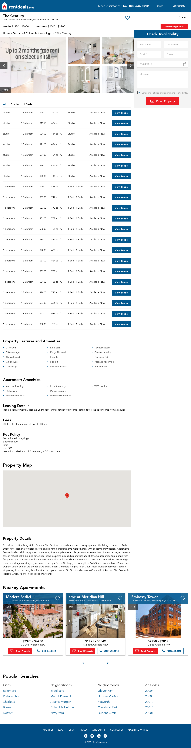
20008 (149, 696)
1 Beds (27, 104)
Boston (8, 707)
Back (185, 17)
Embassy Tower (144, 597)
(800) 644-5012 (48, 651)
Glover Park (105, 691)
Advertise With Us (138, 729)
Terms (71, 729)
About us (48, 729)
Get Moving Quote (174, 26)
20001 (149, 713)
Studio (15, 104)
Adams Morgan (60, 702)
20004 (149, 691)
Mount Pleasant (60, 696)
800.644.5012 (136, 5)
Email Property (165, 101)
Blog (60, 729)
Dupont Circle (107, 713)
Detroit (8, 713)
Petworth (104, 702)
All (4, 104)
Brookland (57, 691)
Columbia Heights (62, 707)
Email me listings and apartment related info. (165, 92)
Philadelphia (11, 696)
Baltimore (9, 691)
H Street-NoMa (108, 696)
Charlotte (9, 702)
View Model (121, 113)
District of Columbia (25, 33)
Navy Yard (57, 713)
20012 (149, 702)
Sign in (160, 6)
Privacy (83, 729)
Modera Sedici (18, 597)
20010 (149, 707)
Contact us (117, 729)
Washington (47, 33)
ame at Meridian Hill (86, 597)
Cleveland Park (108, 707)
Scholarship (99, 729)
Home (6, 33)
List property (179, 6)
